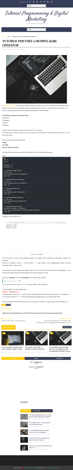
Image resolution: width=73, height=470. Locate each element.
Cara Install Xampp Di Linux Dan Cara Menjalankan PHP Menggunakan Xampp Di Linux (59, 349)
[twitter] (33, 1)
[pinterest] (37, 1)
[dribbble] (40, 1)
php (9, 36)
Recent (26, 410)
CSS (4, 333)
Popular (36, 410)
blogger (13, 358)
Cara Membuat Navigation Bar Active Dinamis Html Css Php (11, 348)
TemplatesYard (31, 467)
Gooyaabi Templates (52, 467)
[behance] (48, 1)
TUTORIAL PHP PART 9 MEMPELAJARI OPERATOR (34, 348)
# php (8, 305)
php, (25, 49)
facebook (59, 358)
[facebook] (30, 1)
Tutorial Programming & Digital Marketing (36, 16)
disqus (36, 358)
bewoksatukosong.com (8, 105)
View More (68, 327)
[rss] (44, 1)
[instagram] (51, 1)
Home (4, 36)
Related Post (8, 327)
